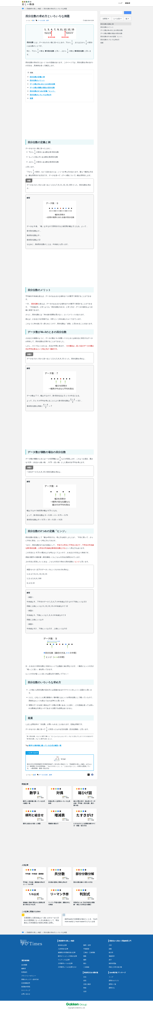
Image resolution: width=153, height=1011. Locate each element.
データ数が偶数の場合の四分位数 (42, 87)
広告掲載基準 (25, 983)
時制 (84, 988)
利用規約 (24, 972)
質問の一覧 (112, 984)
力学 (110, 945)
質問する (112, 988)
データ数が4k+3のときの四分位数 (42, 84)
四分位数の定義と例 (37, 77)
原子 (110, 960)
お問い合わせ (25, 994)
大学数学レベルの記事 (65, 963)
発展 (31, 98)
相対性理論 (112, 963)
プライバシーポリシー (28, 976)
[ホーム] (23, 8)
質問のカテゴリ (114, 980)
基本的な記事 (62, 945)
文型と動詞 (87, 984)
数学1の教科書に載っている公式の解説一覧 (45, 745)
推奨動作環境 (25, 987)
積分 (84, 963)
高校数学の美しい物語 (34, 8)
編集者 (23, 968)
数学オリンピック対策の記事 (67, 956)
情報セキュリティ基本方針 (30, 979)
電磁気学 (112, 956)
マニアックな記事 (64, 960)
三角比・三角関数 (89, 952)
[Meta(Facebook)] (92, 774)
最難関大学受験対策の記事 (66, 952)
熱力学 (111, 952)
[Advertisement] (60, 119)
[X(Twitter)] (88, 774)
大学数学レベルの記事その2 (67, 967)
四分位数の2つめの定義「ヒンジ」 (43, 91)
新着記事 (127, 3)
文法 (84, 977)
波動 (110, 949)
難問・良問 (87, 945)
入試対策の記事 (63, 949)
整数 (84, 956)
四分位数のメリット (37, 80)
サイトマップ (25, 990)
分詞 (84, 991)
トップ (120, 3)
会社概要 (24, 965)
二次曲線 (86, 967)
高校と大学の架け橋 (115, 967)
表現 (84, 980)
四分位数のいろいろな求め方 (40, 94)
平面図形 (86, 949)
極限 (84, 960)
